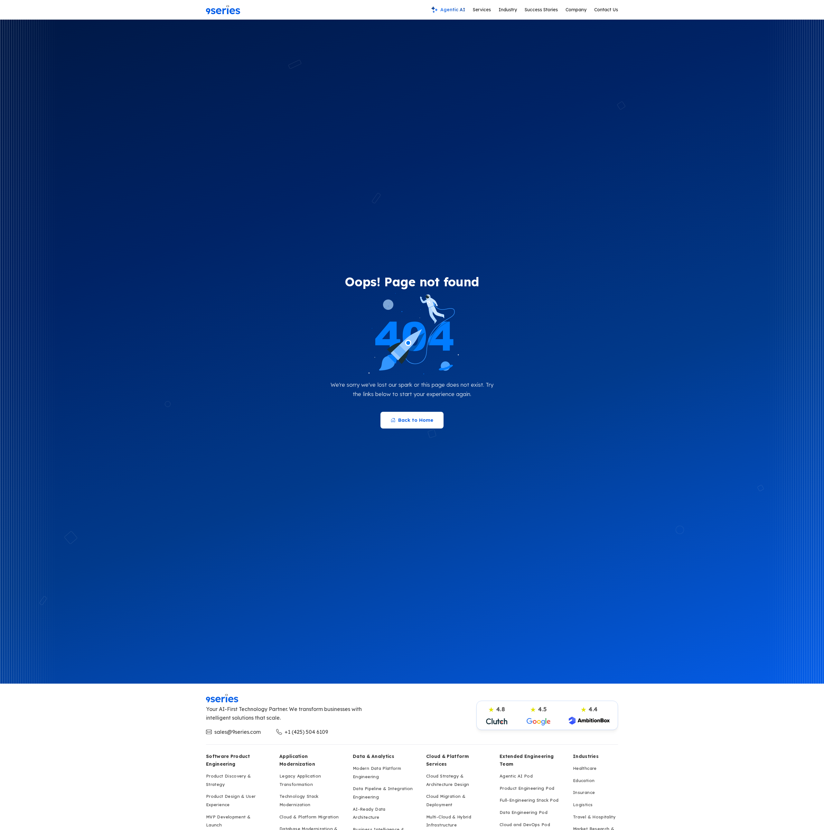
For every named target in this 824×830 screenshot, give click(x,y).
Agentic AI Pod (516, 776)
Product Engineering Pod (527, 788)
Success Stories (541, 10)
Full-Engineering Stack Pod (529, 800)
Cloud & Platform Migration (309, 816)
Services (482, 10)
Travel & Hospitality (594, 816)
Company (576, 10)
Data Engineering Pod (524, 812)
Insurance (584, 792)
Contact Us (606, 10)
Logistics (583, 804)
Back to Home (415, 420)
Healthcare (585, 768)
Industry (508, 10)
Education (584, 780)
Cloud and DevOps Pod (525, 824)
